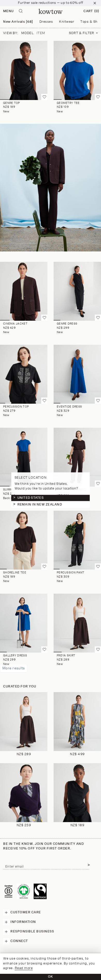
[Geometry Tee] (77, 70)
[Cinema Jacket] (23, 291)
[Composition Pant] (77, 457)
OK (50, 976)
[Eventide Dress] (77, 374)
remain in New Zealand (39, 504)
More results (13, 668)
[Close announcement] (95, 3)
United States (30, 497)
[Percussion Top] (23, 374)
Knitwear (66, 22)
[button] (91, 11)
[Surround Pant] (23, 457)
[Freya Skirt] (77, 623)
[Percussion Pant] (77, 540)
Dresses (46, 22)
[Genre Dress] (77, 291)
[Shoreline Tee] (23, 540)
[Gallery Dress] (23, 623)
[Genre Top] (23, 70)
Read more (24, 968)
